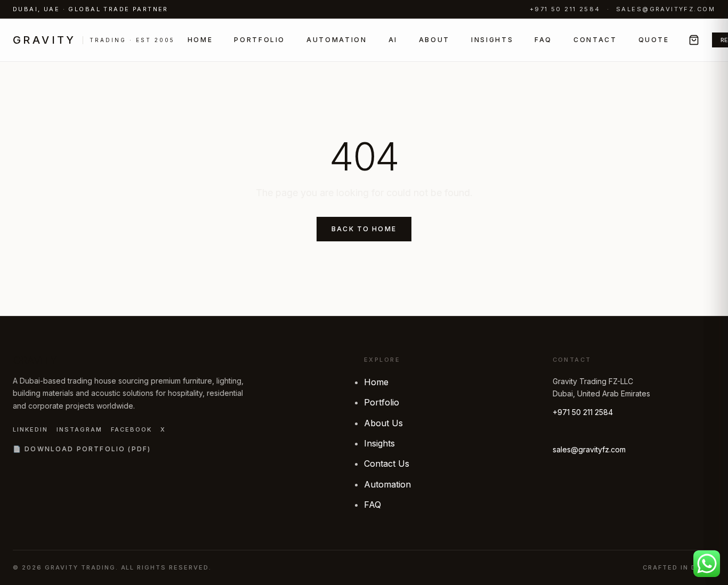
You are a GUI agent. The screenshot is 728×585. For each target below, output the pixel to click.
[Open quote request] (694, 40)
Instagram (79, 429)
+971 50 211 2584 (565, 9)
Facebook (131, 429)
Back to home (364, 229)
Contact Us (386, 463)
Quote (653, 40)
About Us (383, 423)
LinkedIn (30, 429)
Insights (492, 40)
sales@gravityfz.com (665, 9)
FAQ (543, 40)
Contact (595, 40)
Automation (336, 40)
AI (393, 40)
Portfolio (259, 40)
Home (200, 40)
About (434, 40)
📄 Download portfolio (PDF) (82, 449)
